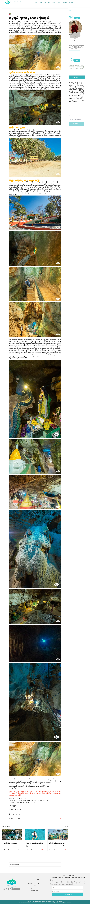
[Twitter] (13, 889)
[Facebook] (4, 889)
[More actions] (60, 14)
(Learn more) (68, 902)
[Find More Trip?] (82, 10)
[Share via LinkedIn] (16, 814)
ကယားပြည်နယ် (13, 805)
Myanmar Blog (12, 809)
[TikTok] (11, 889)
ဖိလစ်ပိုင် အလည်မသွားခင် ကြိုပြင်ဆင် (34, 844)
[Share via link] (20, 814)
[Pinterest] (17, 889)
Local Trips (19, 809)
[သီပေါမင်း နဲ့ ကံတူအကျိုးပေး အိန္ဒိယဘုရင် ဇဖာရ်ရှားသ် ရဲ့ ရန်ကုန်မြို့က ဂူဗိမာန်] (58, 834)
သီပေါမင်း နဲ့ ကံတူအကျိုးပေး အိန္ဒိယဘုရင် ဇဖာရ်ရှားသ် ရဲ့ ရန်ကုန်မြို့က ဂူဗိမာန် (57, 844)
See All (66, 826)
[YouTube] (8, 889)
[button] (71, 2)
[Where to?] (83, 2)
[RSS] (19, 889)
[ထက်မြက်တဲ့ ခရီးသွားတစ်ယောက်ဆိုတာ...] (12, 834)
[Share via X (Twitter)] (13, 814)
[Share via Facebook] (9, 814)
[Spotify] (15, 889)
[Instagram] (6, 889)
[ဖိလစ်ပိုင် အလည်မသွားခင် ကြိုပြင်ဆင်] (35, 834)
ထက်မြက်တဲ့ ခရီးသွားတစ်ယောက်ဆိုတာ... (11, 844)
